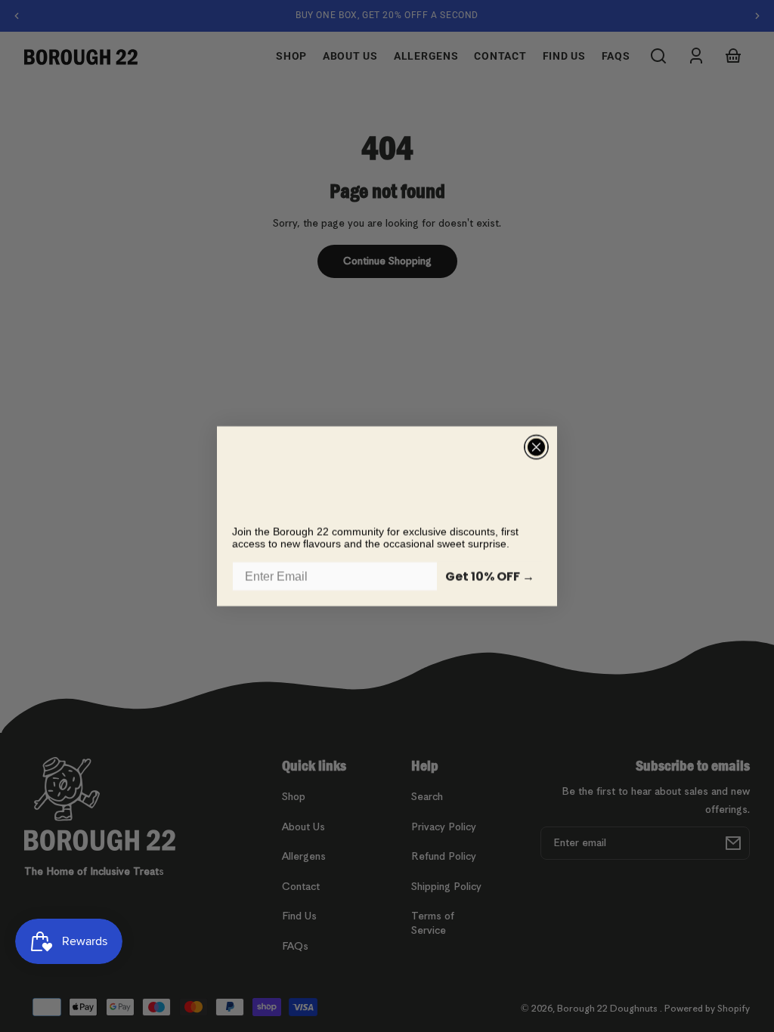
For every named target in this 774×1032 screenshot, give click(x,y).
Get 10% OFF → (489, 576)
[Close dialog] (536, 446)
